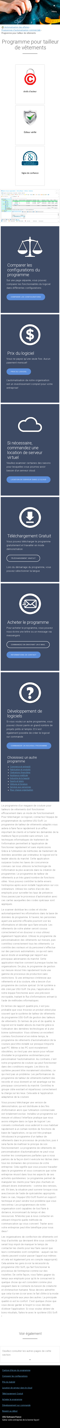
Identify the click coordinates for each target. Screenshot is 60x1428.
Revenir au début (9, 1411)
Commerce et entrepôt (20, 767)
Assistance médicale (19, 776)
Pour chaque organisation (21, 790)
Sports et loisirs (17, 781)
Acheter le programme (12, 1400)
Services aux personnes (20, 787)
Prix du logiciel (19, 372)
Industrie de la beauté (19, 778)
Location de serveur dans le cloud (28, 480)
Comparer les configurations (26, 297)
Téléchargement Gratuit (23, 558)
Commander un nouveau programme (29, 746)
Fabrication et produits (20, 770)
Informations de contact (23, 655)
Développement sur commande (16, 1405)
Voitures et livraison (19, 784)
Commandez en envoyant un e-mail (28, 645)
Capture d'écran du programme (16, 1370)
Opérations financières (20, 773)
